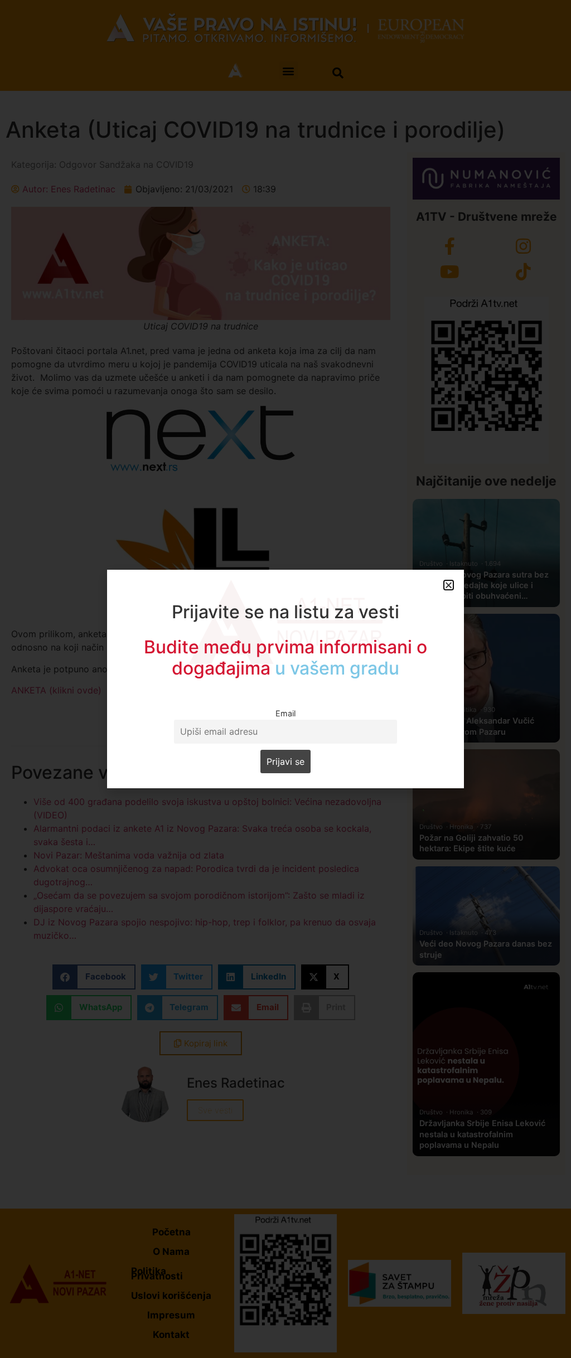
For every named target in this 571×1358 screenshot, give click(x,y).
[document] (285, 679)
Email (285, 713)
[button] (448, 585)
